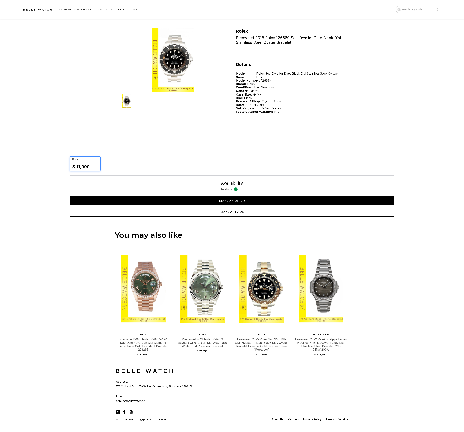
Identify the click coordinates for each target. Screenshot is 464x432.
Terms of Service (337, 419)
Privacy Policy (312, 419)
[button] (74, 9)
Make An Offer (232, 200)
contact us (127, 9)
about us (105, 9)
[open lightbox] (126, 101)
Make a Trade (232, 212)
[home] (37, 10)
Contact (293, 419)
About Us (278, 419)
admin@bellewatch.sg (130, 401)
